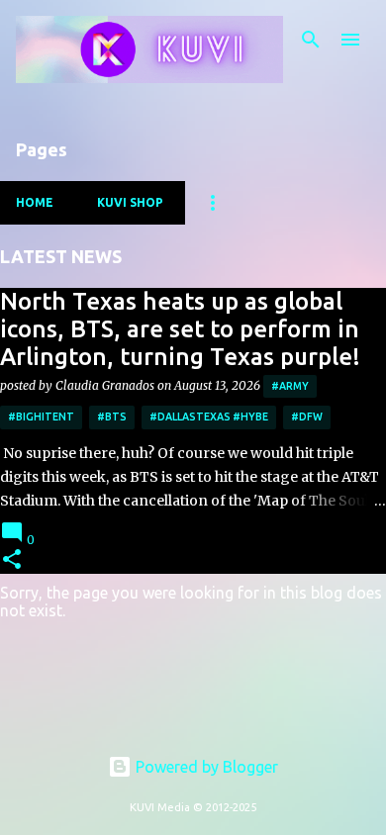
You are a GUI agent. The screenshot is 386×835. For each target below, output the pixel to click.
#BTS (112, 416)
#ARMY (290, 386)
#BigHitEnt (41, 416)
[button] (12, 560)
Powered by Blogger (205, 767)
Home (34, 202)
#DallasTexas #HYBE (208, 416)
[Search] (311, 39)
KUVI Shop (130, 202)
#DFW (307, 416)
